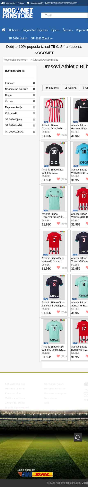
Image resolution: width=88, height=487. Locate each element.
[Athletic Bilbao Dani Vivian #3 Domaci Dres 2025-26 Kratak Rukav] (54, 242)
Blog (47, 403)
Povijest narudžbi (54, 388)
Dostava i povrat (15, 388)
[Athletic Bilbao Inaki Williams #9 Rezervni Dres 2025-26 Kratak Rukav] (54, 331)
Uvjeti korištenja (14, 412)
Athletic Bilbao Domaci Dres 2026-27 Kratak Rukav (54, 128)
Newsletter (50, 398)
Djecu (8, 95)
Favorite (54, 87)
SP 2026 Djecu (13, 119)
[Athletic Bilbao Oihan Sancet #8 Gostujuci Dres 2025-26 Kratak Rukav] (54, 287)
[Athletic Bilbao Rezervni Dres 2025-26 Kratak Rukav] (54, 198)
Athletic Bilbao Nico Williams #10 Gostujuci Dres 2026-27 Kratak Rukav (53, 174)
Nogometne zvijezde (16, 89)
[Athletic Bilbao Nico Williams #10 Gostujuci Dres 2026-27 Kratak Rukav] (54, 154)
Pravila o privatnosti (17, 407)
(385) (64, 267)
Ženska (9, 101)
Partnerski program (55, 393)
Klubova (9, 83)
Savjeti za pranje (15, 403)
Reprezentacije (13, 107)
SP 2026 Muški (13, 125)
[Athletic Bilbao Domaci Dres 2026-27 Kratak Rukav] (54, 110)
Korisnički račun (54, 384)
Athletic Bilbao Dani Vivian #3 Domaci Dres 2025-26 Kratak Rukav (53, 263)
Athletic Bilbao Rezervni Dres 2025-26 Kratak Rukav (53, 217)
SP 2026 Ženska (14, 131)
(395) (64, 179)
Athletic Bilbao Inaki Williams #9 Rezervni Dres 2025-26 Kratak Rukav (53, 351)
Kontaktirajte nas (15, 384)
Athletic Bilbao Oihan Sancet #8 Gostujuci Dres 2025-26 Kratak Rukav (53, 307)
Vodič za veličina (15, 398)
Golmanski (11, 113)
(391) (64, 356)
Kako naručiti (13, 393)
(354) (64, 312)
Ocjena (72, 87)
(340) (64, 135)
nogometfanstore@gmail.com (62, 2)
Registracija (9, 3)
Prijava (21, 3)
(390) (64, 223)
